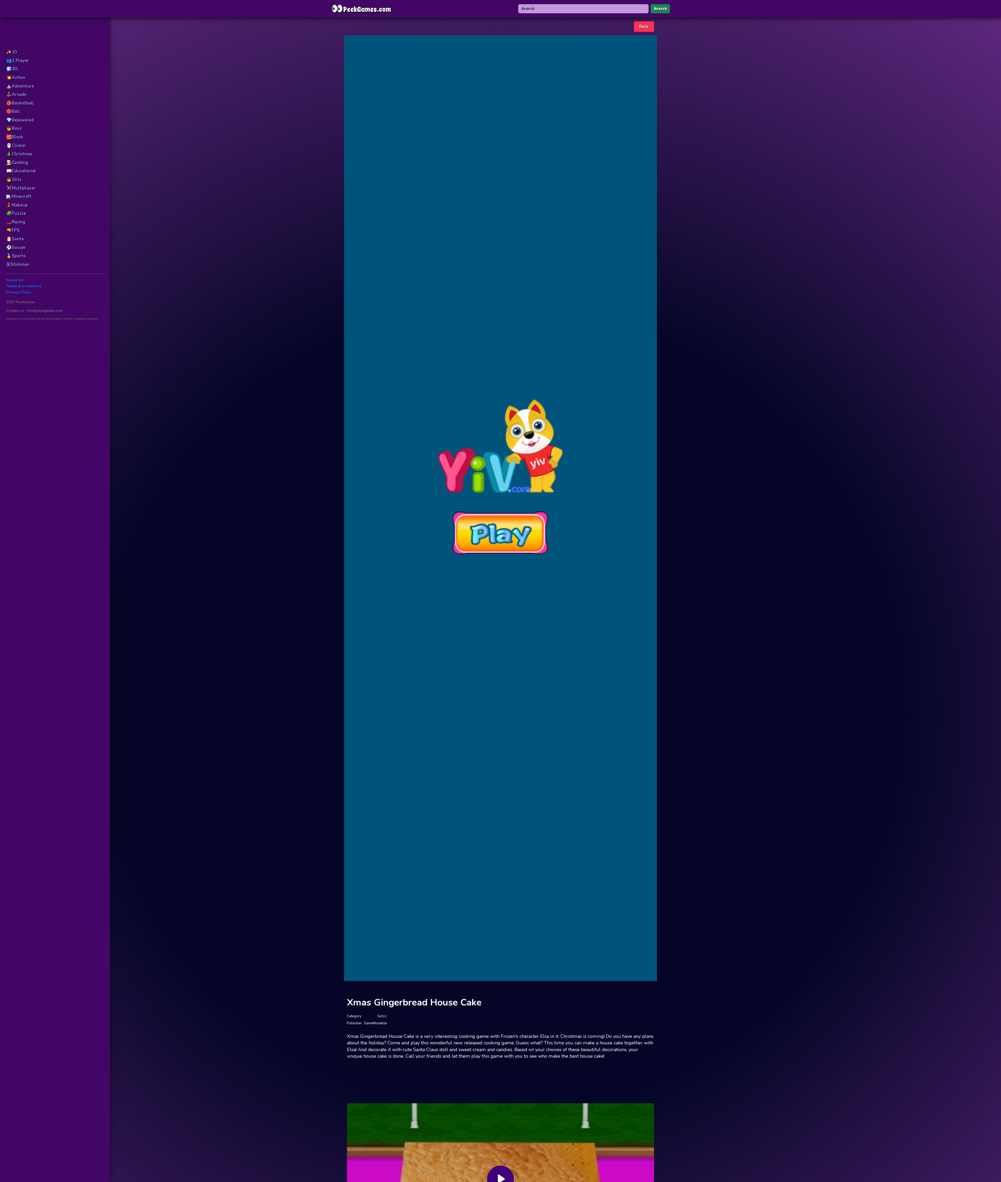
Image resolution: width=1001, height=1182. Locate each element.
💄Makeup (17, 205)
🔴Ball (13, 111)
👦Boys (14, 128)
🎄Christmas (19, 154)
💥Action (15, 78)
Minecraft (21, 196)
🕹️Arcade (16, 95)
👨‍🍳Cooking (17, 163)
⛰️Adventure (20, 86)
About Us (14, 280)
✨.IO (11, 52)
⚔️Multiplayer (21, 188)
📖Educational (21, 171)
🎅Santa (15, 239)
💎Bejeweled (20, 120)
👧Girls (14, 179)
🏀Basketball (20, 103)
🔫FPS (13, 230)
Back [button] (644, 26)
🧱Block (14, 137)
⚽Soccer (16, 248)
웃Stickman (17, 264)
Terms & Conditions (23, 286)
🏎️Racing (15, 222)
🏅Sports (16, 256)
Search (660, 8)
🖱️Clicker (16, 146)
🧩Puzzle (16, 213)
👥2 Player (17, 61)
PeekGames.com (361, 8)
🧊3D (12, 69)
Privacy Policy (18, 292)
